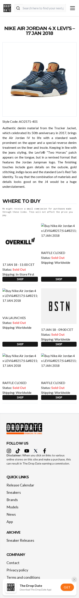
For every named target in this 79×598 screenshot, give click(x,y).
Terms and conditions (23, 577)
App (9, 521)
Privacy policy (17, 570)
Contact (12, 562)
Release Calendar (20, 485)
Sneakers (13, 492)
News (11, 514)
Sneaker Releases (20, 540)
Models (12, 507)
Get (67, 587)
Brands (12, 499)
